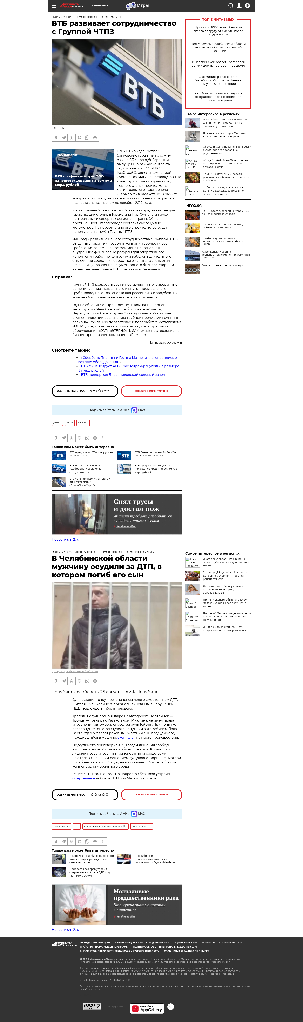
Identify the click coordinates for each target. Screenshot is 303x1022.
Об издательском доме (95, 942)
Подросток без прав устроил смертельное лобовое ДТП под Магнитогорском (89, 872)
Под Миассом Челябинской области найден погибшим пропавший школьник (218, 47)
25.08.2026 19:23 (62, 551)
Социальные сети (230, 942)
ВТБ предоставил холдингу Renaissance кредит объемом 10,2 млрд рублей (156, 469)
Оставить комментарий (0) (152, 391)
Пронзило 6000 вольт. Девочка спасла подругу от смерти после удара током (218, 31)
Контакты (208, 942)
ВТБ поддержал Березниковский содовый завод (123, 375)
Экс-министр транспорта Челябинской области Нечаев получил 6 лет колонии (218, 80)
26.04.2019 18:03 (61, 16)
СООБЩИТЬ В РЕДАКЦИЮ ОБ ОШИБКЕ (186, 951)
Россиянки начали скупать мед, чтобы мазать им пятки (222, 226)
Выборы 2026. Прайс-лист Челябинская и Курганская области (119, 951)
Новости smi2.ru (65, 539)
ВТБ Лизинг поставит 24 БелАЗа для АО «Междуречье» (155, 454)
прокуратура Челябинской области (75, 671)
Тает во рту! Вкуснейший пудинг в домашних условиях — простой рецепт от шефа (225, 576)
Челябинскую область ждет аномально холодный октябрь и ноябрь (222, 241)
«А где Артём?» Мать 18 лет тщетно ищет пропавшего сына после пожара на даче (225, 163)
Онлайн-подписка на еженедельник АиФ (142, 942)
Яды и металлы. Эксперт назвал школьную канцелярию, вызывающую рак (223, 589)
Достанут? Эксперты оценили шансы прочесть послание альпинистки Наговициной (227, 616)
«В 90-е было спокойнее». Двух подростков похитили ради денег (225, 628)
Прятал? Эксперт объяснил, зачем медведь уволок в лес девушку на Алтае (225, 603)
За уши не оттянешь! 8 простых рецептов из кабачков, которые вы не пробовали (227, 177)
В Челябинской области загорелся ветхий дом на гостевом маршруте (218, 63)
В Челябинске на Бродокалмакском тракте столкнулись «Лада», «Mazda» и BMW (146, 860)
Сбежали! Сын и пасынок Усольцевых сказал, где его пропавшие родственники (227, 150)
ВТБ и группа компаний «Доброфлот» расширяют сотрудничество (85, 469)
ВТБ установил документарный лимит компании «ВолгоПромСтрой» (89, 482)
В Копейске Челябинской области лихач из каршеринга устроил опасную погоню (91, 859)
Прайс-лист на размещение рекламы (104, 947)
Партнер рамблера (115, 1006)
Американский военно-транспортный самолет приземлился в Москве (226, 254)
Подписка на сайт (185, 942)
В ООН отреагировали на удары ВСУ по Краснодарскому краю (225, 212)
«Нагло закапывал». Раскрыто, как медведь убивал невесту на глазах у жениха (226, 562)
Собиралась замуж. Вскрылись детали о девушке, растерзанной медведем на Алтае (224, 191)
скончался (126, 737)
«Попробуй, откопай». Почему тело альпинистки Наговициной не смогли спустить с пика (226, 123)
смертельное (83, 778)
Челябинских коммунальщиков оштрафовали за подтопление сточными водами (218, 97)
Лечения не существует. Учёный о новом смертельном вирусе (224, 134)
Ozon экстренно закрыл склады (222, 265)
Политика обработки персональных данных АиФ (165, 947)
